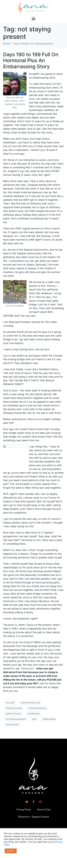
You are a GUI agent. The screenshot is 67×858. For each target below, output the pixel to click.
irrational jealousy (37, 708)
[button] (33, 18)
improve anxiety (14, 708)
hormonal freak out (30, 702)
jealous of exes (13, 713)
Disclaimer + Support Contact (33, 817)
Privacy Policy (24, 810)
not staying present (16, 719)
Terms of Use (43, 810)
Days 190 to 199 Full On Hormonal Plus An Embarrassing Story (30, 60)
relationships (49, 719)
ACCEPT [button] (11, 851)
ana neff (10, 702)
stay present (12, 724)
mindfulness (33, 713)
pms (34, 719)
